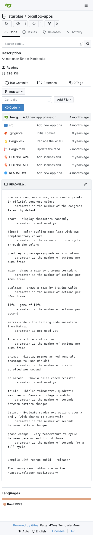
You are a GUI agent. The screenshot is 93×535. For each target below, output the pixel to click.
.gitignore (15, 133)
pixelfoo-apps (40, 16)
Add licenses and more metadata (60, 157)
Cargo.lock (16, 141)
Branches (49, 83)
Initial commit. (46, 133)
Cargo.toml (17, 149)
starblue (15, 16)
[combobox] (27, 99)
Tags (78, 83)
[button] (18, 23)
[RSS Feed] (7, 23)
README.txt (17, 173)
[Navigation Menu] (86, 5)
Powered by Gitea (25, 525)
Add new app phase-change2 (44, 117)
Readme (12, 67)
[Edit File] (85, 184)
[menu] (23, 531)
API (73, 531)
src (11, 125)
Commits (19, 83)
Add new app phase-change (57, 173)
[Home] (8, 5)
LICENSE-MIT (18, 165)
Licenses (58, 531)
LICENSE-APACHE (20, 157)
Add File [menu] (63, 99)
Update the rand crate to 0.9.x (58, 149)
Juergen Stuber (15, 117)
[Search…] (87, 44)
